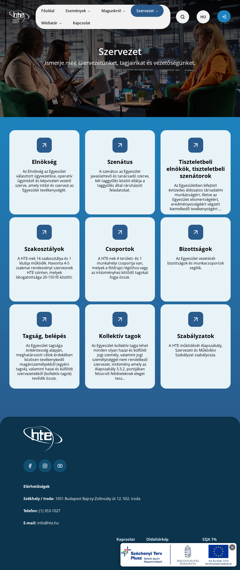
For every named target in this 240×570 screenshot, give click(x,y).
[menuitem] (48, 11)
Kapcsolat (125, 539)
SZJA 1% (209, 539)
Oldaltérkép (157, 539)
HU (203, 16)
